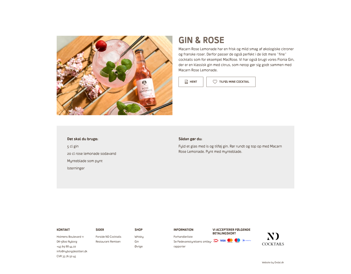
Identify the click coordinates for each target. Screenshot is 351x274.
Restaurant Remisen (108, 241)
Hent (193, 81)
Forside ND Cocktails (108, 236)
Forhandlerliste (183, 236)
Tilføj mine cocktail (234, 81)
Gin (137, 241)
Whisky (139, 236)
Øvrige (139, 246)
